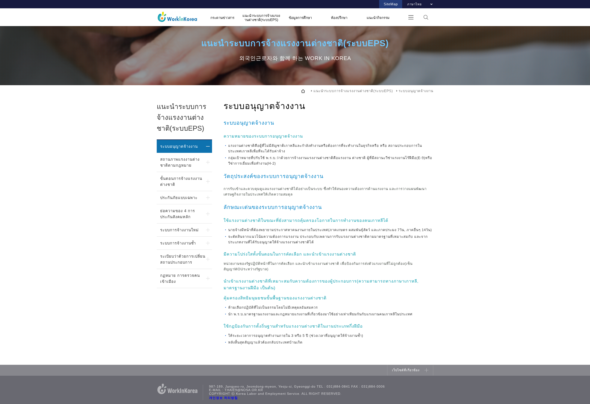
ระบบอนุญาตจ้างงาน (179, 146)
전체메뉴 (410, 17)
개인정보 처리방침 (223, 398)
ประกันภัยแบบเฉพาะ (179, 198)
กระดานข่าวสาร (222, 17)
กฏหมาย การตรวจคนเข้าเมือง (180, 278)
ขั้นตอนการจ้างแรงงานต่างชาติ (181, 181)
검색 (425, 17)
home (303, 91)
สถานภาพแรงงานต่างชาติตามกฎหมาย (180, 162)
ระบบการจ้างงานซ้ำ (178, 243)
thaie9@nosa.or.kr (243, 390)
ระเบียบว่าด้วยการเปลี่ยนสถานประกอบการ (182, 259)
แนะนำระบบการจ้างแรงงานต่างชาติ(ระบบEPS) (261, 18)
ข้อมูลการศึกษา (300, 17)
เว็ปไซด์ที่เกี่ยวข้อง (406, 370)
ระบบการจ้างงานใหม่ (179, 230)
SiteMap (391, 4)
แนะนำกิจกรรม (378, 17)
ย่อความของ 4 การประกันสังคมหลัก (177, 214)
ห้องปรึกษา (339, 17)
